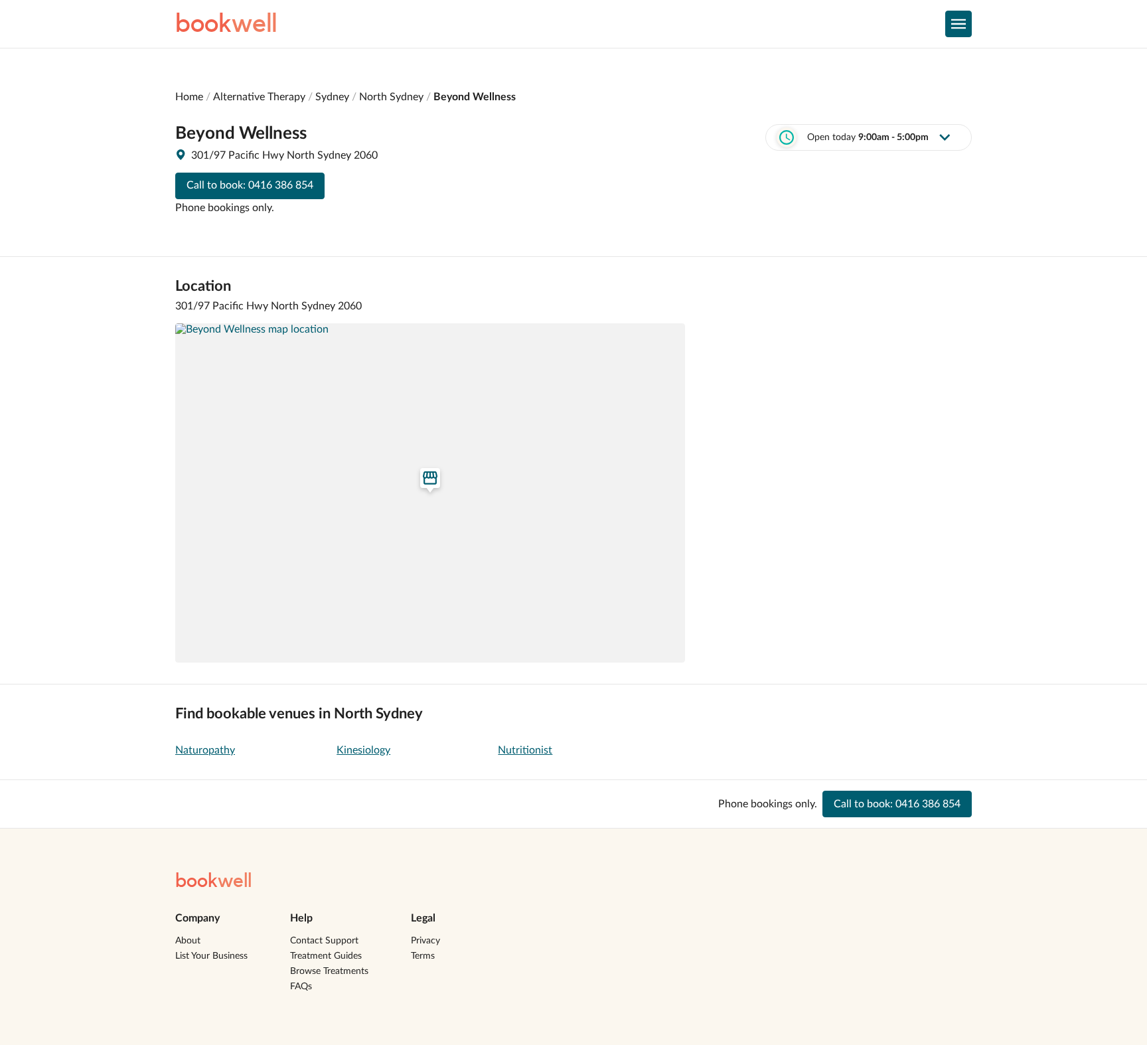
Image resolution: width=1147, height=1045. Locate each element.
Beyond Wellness (474, 97)
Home (189, 97)
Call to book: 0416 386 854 (250, 185)
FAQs (301, 986)
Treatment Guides (326, 956)
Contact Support (324, 940)
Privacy (425, 940)
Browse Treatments (329, 971)
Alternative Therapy (259, 97)
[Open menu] (958, 24)
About (187, 940)
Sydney (332, 97)
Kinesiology (363, 750)
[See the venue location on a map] (430, 493)
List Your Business (211, 956)
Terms (423, 956)
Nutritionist (525, 750)
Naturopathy (205, 750)
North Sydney (391, 97)
